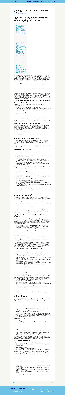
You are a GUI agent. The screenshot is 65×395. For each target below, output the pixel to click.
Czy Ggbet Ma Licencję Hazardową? (21, 61)
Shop (17, 1)
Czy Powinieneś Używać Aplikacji (21, 71)
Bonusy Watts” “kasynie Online (20, 72)
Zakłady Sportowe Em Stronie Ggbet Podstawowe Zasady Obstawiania (20, 56)
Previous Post (12, 382)
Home (12, 1)
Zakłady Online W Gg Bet (19, 52)
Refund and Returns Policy (44, 389)
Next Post (53, 382)
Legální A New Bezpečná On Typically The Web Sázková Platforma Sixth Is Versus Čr (20, 26)
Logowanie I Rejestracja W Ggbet (21, 32)
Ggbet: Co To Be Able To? (20, 54)
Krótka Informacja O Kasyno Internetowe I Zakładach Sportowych (20, 63)
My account (48, 1)
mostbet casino (22, 105)
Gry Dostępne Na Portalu (20, 53)
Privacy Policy (42, 388)
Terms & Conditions (43, 390)
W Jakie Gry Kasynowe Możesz (20, 46)
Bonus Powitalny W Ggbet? (20, 51)
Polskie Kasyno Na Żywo (19, 43)
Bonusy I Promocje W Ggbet (20, 40)
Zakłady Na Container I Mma (20, 42)
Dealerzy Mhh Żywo (19, 41)
